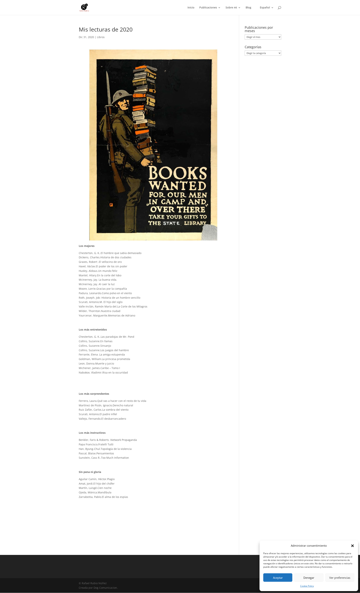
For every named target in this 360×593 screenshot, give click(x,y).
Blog (248, 7)
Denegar (308, 577)
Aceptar (278, 577)
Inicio (191, 7)
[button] (352, 546)
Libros (101, 37)
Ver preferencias (339, 577)
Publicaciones (208, 7)
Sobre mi (231, 7)
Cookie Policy (307, 586)
